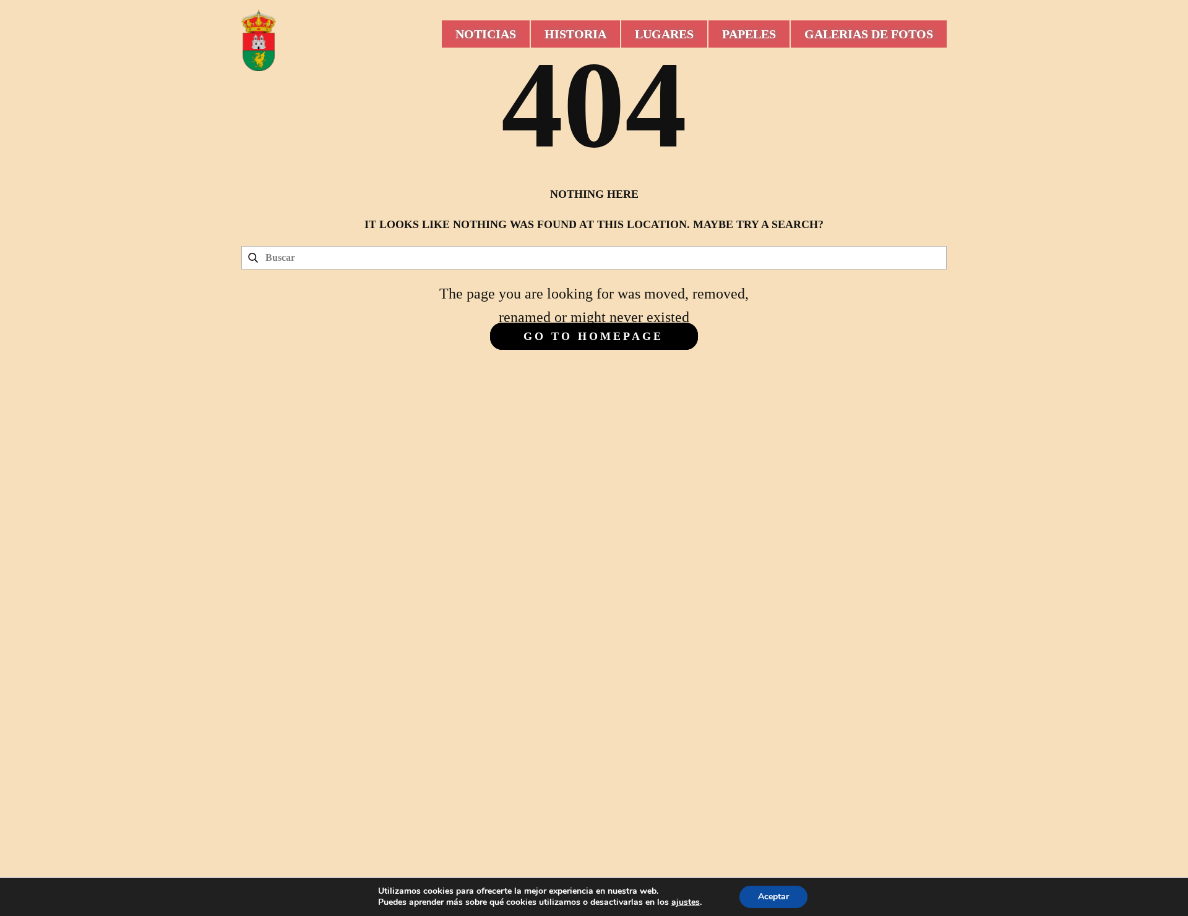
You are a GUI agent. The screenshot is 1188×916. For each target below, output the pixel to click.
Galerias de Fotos (868, 34)
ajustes (685, 902)
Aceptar (773, 896)
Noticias (485, 34)
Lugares (664, 34)
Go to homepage (593, 336)
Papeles (749, 34)
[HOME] (258, 40)
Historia (575, 34)
